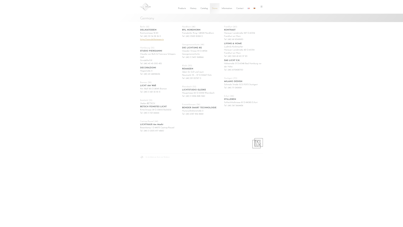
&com (158, 157)
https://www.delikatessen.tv (152, 39)
